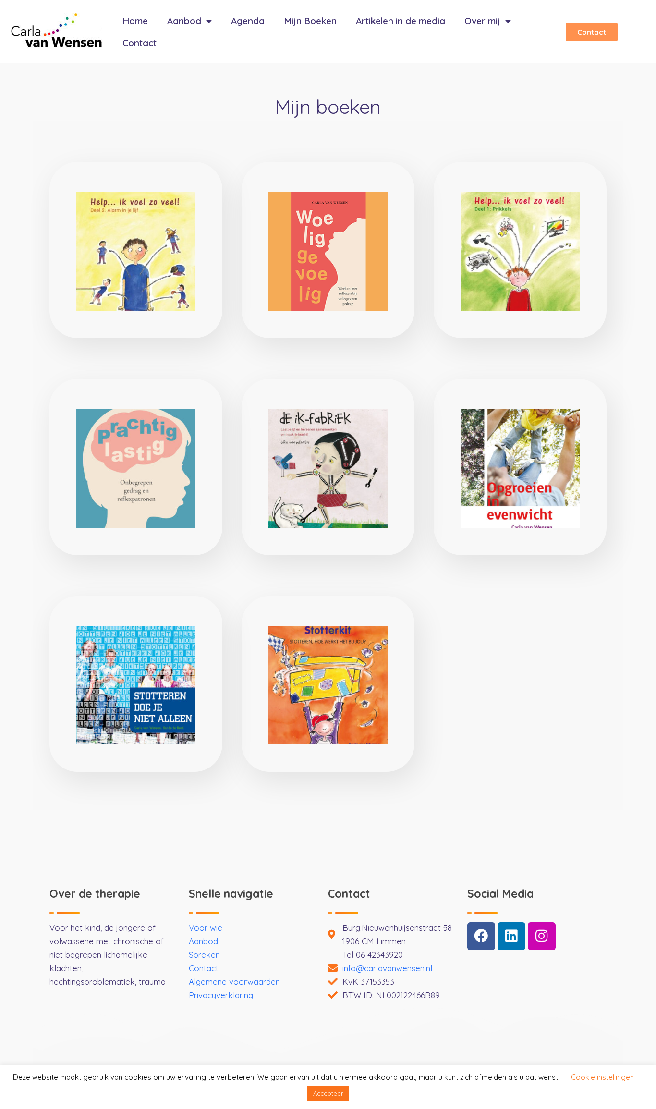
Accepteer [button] (328, 1093)
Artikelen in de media (400, 20)
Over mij (482, 20)
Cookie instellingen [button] (602, 1077)
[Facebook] (481, 936)
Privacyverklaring (221, 995)
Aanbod (184, 20)
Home (135, 20)
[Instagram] (542, 936)
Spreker (204, 955)
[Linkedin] (511, 936)
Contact (139, 43)
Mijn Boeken (310, 20)
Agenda (248, 20)
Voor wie (205, 928)
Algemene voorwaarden (234, 981)
